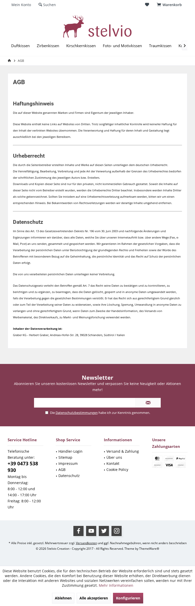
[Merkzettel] (147, 4)
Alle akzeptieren (93, 598)
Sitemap (65, 457)
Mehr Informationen (116, 585)
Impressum (68, 463)
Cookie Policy (117, 469)
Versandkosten (86, 543)
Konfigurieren (128, 598)
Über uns (114, 457)
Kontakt (112, 463)
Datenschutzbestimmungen (77, 412)
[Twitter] (104, 531)
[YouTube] (91, 531)
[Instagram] (116, 531)
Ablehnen (63, 598)
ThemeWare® (149, 548)
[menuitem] (170, 5)
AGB (62, 469)
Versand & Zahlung (122, 451)
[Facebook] (78, 531)
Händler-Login (70, 451)
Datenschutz (69, 475)
